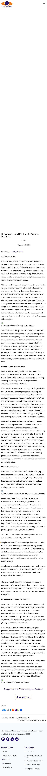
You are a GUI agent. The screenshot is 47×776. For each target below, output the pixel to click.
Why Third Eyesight (10, 755)
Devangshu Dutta (16, 251)
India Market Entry (33, 765)
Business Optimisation (35, 761)
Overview (30, 752)
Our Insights (7, 767)
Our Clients (7, 763)
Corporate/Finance (33, 768)
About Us (6, 759)
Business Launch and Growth (34, 756)
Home (5, 752)
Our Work (29, 748)
